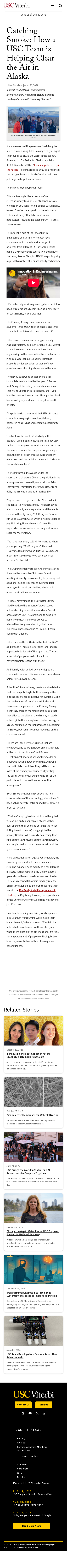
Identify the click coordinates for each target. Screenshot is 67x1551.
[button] (53, 7)
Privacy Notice (19, 1545)
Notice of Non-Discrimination (37, 1545)
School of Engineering (33, 15)
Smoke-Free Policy (32, 1547)
